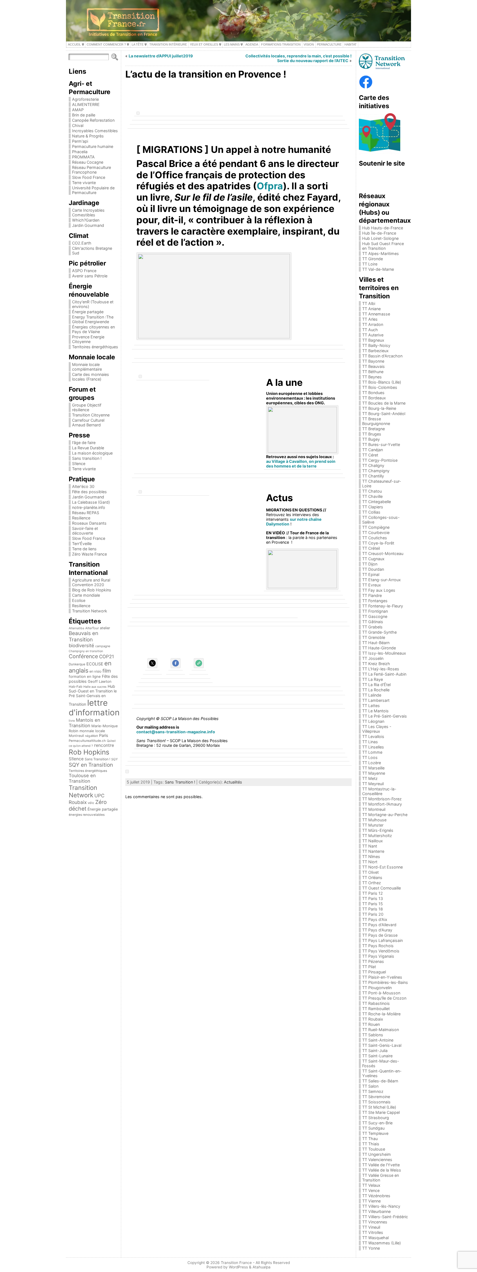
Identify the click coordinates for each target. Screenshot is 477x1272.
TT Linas (370, 741)
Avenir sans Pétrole (89, 275)
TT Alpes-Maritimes (380, 253)
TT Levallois (373, 736)
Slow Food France (88, 177)
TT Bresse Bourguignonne (376, 421)
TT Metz (370, 778)
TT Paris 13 (372, 898)
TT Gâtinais (372, 621)
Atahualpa (262, 1267)
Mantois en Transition (84, 722)
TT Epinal (370, 574)
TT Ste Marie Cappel (381, 1112)
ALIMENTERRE (86, 104)
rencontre (104, 745)
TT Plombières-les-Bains (385, 982)
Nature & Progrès (88, 136)
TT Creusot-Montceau (382, 553)
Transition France (236, 1262)
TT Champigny (375, 470)
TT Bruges (371, 434)
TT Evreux (371, 585)
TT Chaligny (373, 465)
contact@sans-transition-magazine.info (175, 731)
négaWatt (91, 736)
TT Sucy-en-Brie (377, 1122)
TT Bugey (371, 439)
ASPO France (84, 270)
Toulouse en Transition (82, 778)
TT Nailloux (372, 840)
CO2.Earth (81, 243)
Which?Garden (85, 220)
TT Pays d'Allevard (379, 924)
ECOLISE (94, 664)
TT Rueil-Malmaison (380, 1029)
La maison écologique (92, 453)
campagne (102, 646)
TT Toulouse (373, 1149)
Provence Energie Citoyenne (88, 339)
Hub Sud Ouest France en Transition (383, 246)
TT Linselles (373, 747)
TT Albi (368, 303)
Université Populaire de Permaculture (93, 190)
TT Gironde (372, 258)
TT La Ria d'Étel (376, 684)
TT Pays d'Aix (374, 919)
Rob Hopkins (89, 752)
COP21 (106, 656)
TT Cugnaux (373, 558)
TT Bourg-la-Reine (379, 408)
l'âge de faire (84, 442)
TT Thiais (370, 1143)
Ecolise (78, 600)
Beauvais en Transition (83, 636)
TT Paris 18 (372, 909)
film (106, 671)
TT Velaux (371, 1185)
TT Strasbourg (375, 1117)
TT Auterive (372, 335)
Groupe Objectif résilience (86, 407)
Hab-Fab (75, 687)
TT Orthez (371, 882)
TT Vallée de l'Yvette (381, 1164)
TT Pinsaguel (374, 972)
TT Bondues (373, 392)
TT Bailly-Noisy (376, 345)
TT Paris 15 (372, 903)
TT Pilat (369, 966)
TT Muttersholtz (377, 835)
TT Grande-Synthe (379, 632)
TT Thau (370, 1138)
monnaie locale (92, 731)
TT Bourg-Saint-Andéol (383, 413)
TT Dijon (369, 564)
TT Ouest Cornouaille (381, 888)
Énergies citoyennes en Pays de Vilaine (93, 329)
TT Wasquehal (375, 1237)
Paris (103, 735)
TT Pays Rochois (378, 945)
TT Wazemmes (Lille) (381, 1243)
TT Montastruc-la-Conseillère (379, 791)
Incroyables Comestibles (95, 130)
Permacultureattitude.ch (87, 741)
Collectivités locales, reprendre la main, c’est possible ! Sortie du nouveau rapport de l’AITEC (298, 58)
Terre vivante (84, 182)
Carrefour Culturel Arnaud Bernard (88, 422)
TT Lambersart (375, 700)
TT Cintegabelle (376, 501)
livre (72, 721)
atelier (105, 628)
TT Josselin (372, 658)
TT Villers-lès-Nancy (381, 1206)
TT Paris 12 (372, 893)
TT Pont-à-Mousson (381, 992)
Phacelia (80, 151)
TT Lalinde (371, 695)
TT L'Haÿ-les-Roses (380, 668)
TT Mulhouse (374, 819)
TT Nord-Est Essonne (382, 867)
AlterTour (92, 628)
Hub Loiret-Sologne (380, 238)
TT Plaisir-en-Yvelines (382, 977)
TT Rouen (371, 1024)
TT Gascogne (374, 616)
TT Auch (370, 329)
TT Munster (372, 825)
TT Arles (370, 319)
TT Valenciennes (377, 1159)
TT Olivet (370, 872)
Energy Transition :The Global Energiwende (92, 319)
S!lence (78, 463)
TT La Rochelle (375, 689)
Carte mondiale (86, 595)
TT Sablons (372, 1034)
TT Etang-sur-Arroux (381, 579)
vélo (91, 803)
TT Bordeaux (374, 397)
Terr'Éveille (82, 543)
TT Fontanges (375, 600)
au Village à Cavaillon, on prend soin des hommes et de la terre (300, 463)
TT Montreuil (373, 809)
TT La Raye (372, 679)
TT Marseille (373, 768)
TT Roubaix (372, 1019)
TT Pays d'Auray (377, 930)
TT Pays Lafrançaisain (382, 940)
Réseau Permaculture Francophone (91, 169)
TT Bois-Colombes (379, 387)
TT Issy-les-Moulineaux (384, 653)
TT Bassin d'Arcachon (382, 356)
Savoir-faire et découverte (85, 530)
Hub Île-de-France (379, 233)
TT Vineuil (371, 1227)
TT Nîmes (371, 856)
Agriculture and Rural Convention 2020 (91, 582)
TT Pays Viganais (378, 956)
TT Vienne (371, 1201)
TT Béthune (372, 371)
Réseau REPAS (85, 512)
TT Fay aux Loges (378, 590)
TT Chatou (372, 491)
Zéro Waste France (89, 554)
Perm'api (80, 141)
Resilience (81, 518)
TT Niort (369, 861)
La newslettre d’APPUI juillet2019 (161, 56)
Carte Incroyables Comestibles (88, 212)
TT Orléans (372, 877)
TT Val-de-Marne (378, 269)
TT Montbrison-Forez (382, 798)
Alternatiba (76, 628)
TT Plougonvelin (377, 987)
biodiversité (81, 645)
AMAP (78, 109)
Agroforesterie (85, 99)
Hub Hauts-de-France (382, 227)
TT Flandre (372, 595)
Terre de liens (84, 548)
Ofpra (270, 186)
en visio (95, 671)
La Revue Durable (88, 447)
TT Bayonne (373, 361)
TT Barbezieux (375, 350)
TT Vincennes (374, 1222)
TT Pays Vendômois (380, 951)
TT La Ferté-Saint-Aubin (384, 674)
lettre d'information (94, 707)
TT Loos (370, 757)
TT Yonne (371, 1248)
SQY (114, 759)
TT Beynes (372, 377)
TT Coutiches (374, 537)
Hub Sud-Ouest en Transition (92, 688)
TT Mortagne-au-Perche (384, 814)
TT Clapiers (372, 506)
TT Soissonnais (376, 1102)
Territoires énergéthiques (95, 346)
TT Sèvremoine (376, 1096)
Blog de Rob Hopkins (91, 590)
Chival (77, 125)
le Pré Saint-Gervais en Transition (93, 698)
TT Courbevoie (375, 532)
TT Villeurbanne (376, 1211)
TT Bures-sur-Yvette (381, 444)
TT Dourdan (373, 569)
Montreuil (76, 736)
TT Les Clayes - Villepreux (376, 729)
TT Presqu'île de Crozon (384, 998)
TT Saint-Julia (375, 1050)
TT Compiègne (375, 527)
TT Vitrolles (372, 1232)
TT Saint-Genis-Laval (381, 1045)
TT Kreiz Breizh (376, 663)
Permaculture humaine (92, 146)
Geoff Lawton (100, 681)
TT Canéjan (372, 449)
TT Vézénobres (376, 1195)
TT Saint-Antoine (377, 1040)
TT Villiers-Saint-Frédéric (385, 1216)
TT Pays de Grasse (380, 935)
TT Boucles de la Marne (384, 403)
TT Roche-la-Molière (381, 1013)
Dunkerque (77, 664)
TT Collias (371, 512)
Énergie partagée (88, 311)
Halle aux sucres (95, 687)
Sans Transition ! (97, 759)
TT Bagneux (373, 340)
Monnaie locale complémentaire (87, 366)
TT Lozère (371, 762)
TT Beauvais (373, 366)
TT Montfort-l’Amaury (382, 804)
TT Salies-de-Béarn (380, 1081)
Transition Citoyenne (91, 415)
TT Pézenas (373, 961)
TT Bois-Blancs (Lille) (381, 382)
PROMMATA (83, 157)
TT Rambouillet (376, 1008)
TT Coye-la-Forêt (378, 543)
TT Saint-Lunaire (377, 1055)
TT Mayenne (373, 773)
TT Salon (370, 1086)
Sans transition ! (87, 458)
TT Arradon (372, 324)
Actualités (233, 782)
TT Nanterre (373, 851)
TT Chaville (372, 496)
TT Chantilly (373, 476)
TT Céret (370, 455)
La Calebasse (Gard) (91, 502)
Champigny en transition (86, 651)
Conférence (83, 656)
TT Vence (371, 1190)
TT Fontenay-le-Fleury (382, 606)
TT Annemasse (376, 314)
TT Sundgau (373, 1128)
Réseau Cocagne (87, 162)
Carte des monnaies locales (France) (90, 376)
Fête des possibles (89, 491)
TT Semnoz (372, 1091)
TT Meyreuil (373, 783)
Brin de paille (83, 115)
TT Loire (369, 264)
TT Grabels (372, 627)
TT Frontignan (375, 611)
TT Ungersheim (376, 1154)
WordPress (238, 1267)
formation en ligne (85, 676)
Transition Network (89, 611)
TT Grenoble (373, 637)
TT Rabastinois (376, 1003)
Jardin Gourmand (88, 225)
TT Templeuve (375, 1133)
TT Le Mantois (375, 710)
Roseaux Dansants (89, 523)
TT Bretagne (373, 428)
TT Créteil (371, 548)
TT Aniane (371, 308)
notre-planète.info (88, 507)
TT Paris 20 (372, 914)
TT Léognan (373, 721)
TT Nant (369, 846)
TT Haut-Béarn (375, 642)
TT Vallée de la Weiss (381, 1170)
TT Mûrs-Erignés (377, 830)
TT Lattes (371, 705)
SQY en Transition (91, 764)
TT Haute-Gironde (379, 648)
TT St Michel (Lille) (379, 1107)
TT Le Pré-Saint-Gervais (384, 716)
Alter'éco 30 (83, 486)
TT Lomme (372, 752)
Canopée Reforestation (93, 120)
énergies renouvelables (87, 815)
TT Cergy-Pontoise (380, 460)
